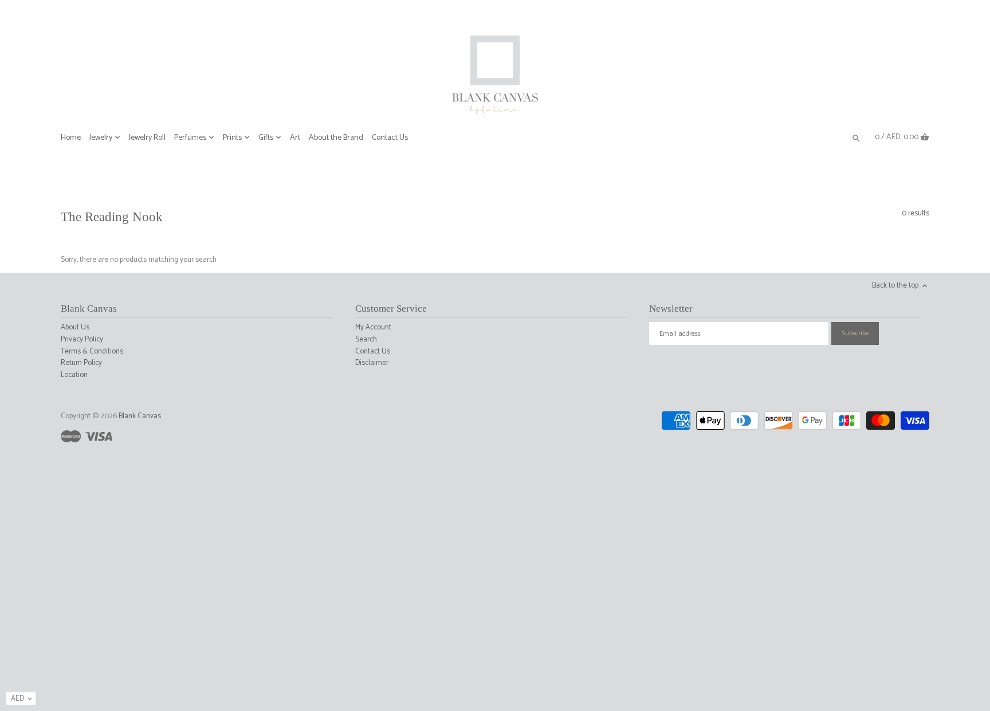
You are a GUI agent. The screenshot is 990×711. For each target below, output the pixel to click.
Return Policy (81, 363)
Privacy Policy (82, 339)
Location (74, 375)
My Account (373, 327)
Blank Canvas (140, 416)
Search (366, 339)
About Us (75, 327)
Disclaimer (371, 363)
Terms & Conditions (92, 351)
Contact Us (372, 351)
